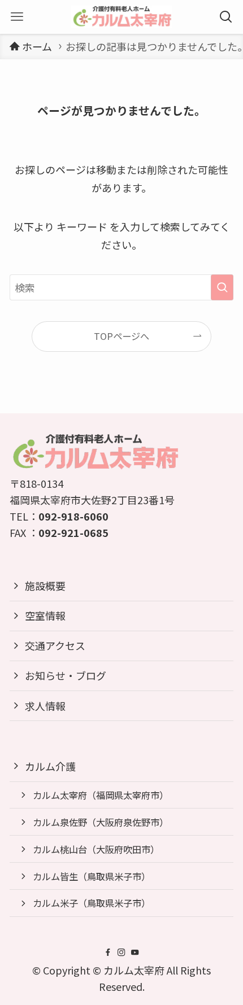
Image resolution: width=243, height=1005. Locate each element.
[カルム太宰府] (121, 17)
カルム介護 (50, 766)
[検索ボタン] (226, 17)
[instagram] (121, 952)
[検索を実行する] (222, 287)
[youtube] (135, 952)
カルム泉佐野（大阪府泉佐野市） (100, 822)
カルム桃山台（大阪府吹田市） (96, 849)
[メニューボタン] (17, 17)
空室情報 (45, 615)
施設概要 (45, 585)
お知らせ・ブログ (65, 675)
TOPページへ (121, 336)
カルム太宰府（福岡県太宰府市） (100, 795)
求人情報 (45, 705)
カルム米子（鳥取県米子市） (91, 903)
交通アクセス (55, 645)
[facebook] (108, 952)
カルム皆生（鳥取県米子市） (91, 876)
